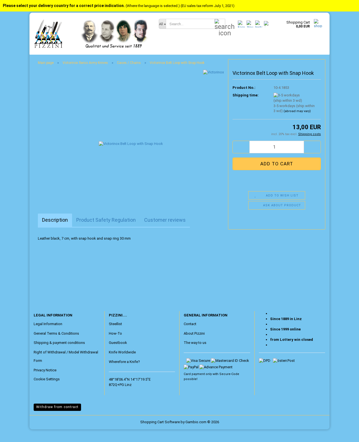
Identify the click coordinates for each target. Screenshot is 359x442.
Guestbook (118, 343)
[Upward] (15, 433)
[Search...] (220, 24)
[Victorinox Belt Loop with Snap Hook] (131, 132)
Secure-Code (229, 374)
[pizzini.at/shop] (92, 34)
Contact (190, 324)
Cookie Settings (47, 379)
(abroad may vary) (297, 111)
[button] (241, 147)
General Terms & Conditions (56, 333)
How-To (115, 333)
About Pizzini (194, 333)
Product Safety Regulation (106, 220)
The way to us (195, 343)
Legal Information (48, 324)
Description (55, 220)
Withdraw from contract (57, 407)
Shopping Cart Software (160, 422)
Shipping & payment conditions (59, 343)
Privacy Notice (45, 370)
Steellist (115, 324)
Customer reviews (165, 220)
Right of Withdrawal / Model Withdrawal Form (66, 356)
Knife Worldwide (122, 352)
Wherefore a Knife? (124, 362)
